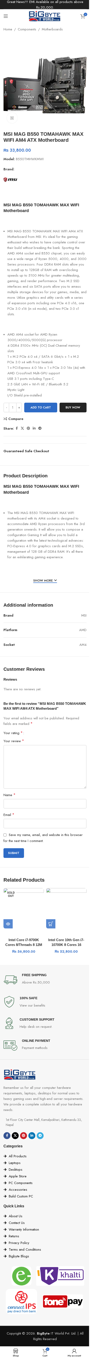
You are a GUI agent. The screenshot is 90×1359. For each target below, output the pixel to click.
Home (7, 29)
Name (9, 795)
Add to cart (40, 407)
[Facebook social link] (16, 428)
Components (27, 29)
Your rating (13, 733)
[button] (50, 923)
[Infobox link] (45, 980)
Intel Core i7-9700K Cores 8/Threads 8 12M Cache (23, 944)
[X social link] (22, 428)
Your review (13, 741)
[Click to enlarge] (12, 118)
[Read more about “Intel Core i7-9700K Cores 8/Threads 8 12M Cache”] (8, 923)
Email (8, 814)
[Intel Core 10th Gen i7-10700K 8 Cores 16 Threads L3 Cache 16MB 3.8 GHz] (66, 908)
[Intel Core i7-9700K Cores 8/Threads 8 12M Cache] (23, 908)
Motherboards (52, 29)
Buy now (73, 407)
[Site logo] (45, 15)
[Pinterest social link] (28, 428)
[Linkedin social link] (34, 428)
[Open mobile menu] (5, 16)
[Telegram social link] (40, 428)
